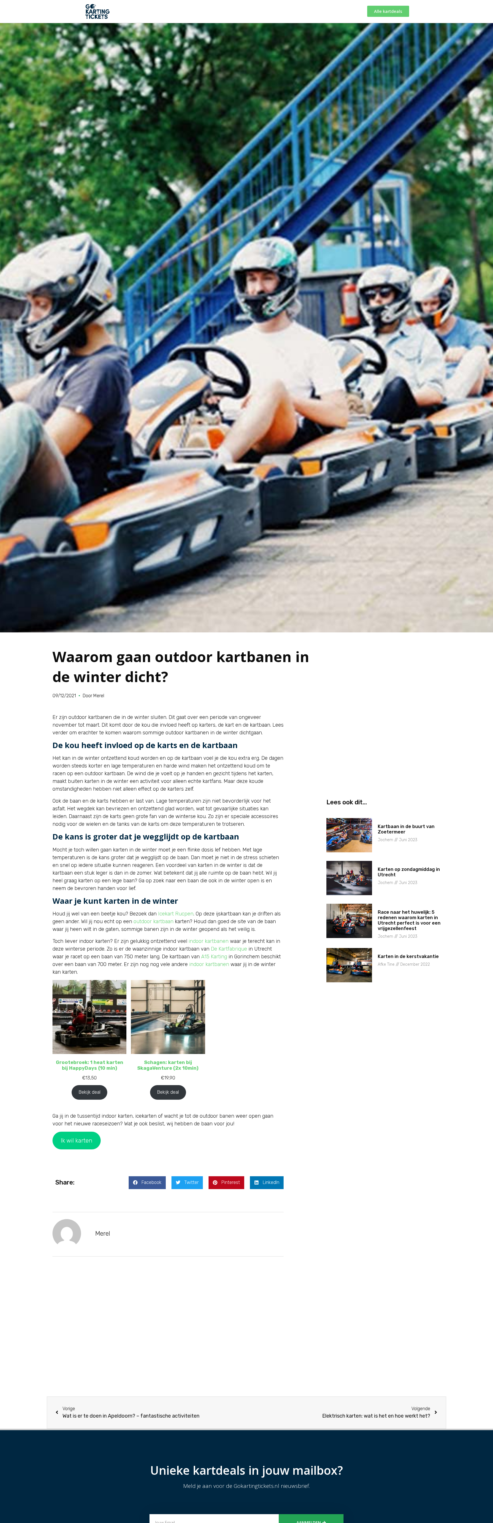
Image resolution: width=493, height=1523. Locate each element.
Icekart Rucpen (175, 914)
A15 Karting (214, 956)
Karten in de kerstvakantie (408, 956)
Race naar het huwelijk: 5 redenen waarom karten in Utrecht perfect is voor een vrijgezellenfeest (409, 920)
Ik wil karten (76, 1140)
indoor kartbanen (209, 941)
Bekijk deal (89, 1092)
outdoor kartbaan (153, 921)
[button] (147, 1182)
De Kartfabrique (229, 949)
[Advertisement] (168, 1334)
